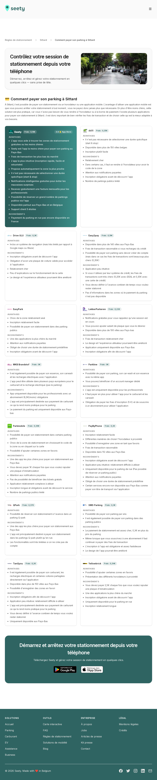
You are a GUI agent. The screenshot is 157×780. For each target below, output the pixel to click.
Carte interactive (52, 724)
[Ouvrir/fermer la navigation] (150, 9)
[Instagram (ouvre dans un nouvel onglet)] (135, 771)
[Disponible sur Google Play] (65, 669)
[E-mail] (150, 771)
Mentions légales (128, 724)
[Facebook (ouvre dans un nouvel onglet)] (121, 771)
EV (6, 742)
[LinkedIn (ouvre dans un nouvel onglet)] (143, 771)
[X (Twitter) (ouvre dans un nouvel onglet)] (128, 771)
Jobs (84, 730)
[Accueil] (15, 9)
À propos (86, 724)
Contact (85, 748)
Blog (45, 748)
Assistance (11, 748)
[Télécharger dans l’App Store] (92, 669)
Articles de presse (91, 736)
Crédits (123, 730)
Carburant (11, 736)
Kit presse (86, 742)
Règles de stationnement (18, 40)
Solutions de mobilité (55, 742)
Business (10, 754)
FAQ (45, 730)
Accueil (9, 724)
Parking (9, 730)
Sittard (43, 40)
